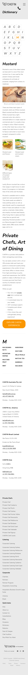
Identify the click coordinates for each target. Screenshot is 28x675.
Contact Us (6, 613)
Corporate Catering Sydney (11, 547)
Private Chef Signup (8, 533)
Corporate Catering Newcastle (12, 560)
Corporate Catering (8, 543)
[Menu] (24, 4)
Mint (4, 366)
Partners (5, 580)
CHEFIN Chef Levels (8, 536)
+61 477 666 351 (8, 396)
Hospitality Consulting (9, 586)
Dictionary (5, 625)
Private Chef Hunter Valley (11, 514)
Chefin (14, 646)
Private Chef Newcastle (10, 517)
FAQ (3, 607)
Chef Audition (6, 634)
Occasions (5, 622)
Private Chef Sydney (8, 511)
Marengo (18, 362)
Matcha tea (19, 358)
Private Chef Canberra (9, 505)
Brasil (4, 599)
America (5, 596)
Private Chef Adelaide (9, 529)
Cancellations (6, 616)
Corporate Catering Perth (10, 556)
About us (5, 610)
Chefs (4, 663)
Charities (5, 577)
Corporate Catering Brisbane (11, 553)
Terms (9, 663)
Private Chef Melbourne (10, 520)
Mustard (18, 351)
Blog (4, 619)
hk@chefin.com (7, 472)
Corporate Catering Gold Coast (12, 566)
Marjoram (19, 347)
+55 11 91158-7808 (9, 448)
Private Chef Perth (8, 508)
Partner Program (7, 583)
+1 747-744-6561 (8, 423)
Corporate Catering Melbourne (12, 550)
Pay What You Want (9, 637)
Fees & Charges (7, 631)
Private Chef (6, 502)
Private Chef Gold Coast (10, 526)
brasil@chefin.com (8, 446)
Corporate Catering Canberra (11, 563)
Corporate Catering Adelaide (11, 569)
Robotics (5, 628)
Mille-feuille (20, 355)
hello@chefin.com (8, 420)
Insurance (23, 663)
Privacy (16, 663)
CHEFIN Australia (9, 4)
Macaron (19, 366)
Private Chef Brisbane (9, 523)
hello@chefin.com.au (8, 394)
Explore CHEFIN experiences (14, 324)
